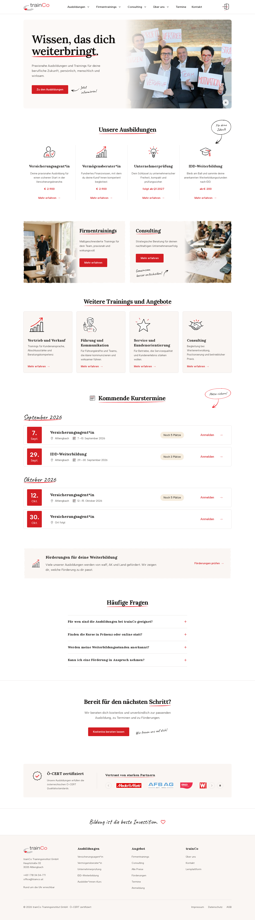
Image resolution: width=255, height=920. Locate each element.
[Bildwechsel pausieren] (226, 102)
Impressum (197, 907)
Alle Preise (137, 869)
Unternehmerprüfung (89, 869)
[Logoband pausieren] (220, 785)
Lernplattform (193, 869)
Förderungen (139, 875)
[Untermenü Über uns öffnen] (167, 7)
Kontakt (197, 7)
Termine (181, 7)
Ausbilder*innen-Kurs (89, 881)
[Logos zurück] (108, 785)
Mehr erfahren (47, 198)
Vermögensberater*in (90, 863)
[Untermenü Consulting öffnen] (145, 7)
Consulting (135, 7)
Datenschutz (215, 907)
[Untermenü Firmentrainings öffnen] (119, 7)
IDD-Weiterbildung (88, 875)
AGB (229, 907)
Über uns (159, 7)
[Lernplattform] (226, 7)
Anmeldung (138, 888)
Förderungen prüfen (207, 563)
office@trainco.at (33, 879)
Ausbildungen (76, 7)
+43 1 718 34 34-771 (34, 875)
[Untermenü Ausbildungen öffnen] (88, 7)
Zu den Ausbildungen (50, 89)
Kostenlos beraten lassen (108, 731)
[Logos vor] (212, 785)
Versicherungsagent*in (90, 856)
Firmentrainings (106, 7)
